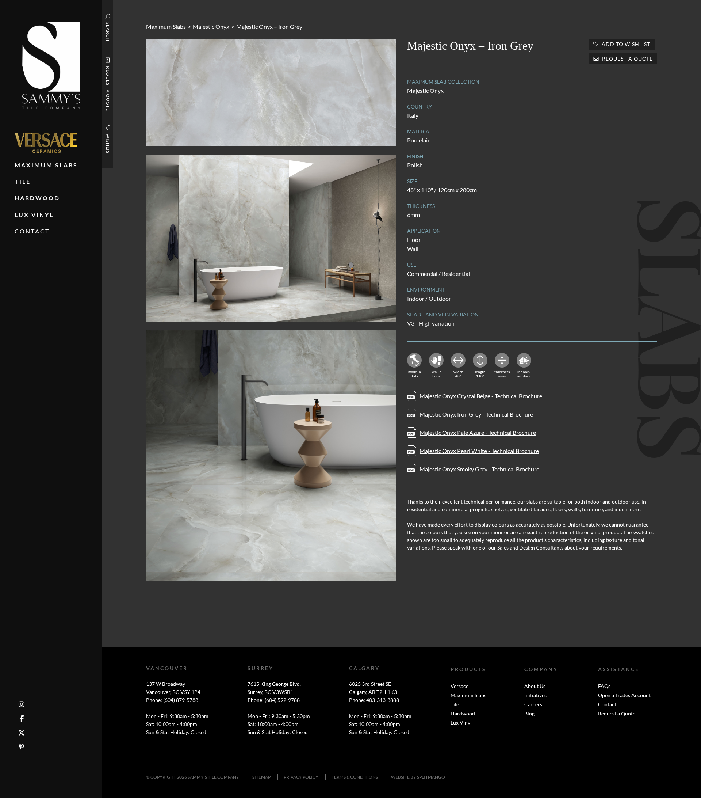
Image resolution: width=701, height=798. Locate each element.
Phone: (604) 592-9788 (274, 700)
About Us (534, 686)
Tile (455, 704)
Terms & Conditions (355, 777)
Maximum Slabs (166, 26)
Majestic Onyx (211, 26)
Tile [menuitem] (23, 181)
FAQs (604, 686)
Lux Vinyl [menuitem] (34, 214)
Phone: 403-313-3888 (374, 700)
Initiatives (535, 695)
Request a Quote (616, 713)
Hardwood (463, 713)
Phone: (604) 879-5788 (172, 700)
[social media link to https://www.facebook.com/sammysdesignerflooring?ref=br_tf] (21, 718)
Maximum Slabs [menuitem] (46, 165)
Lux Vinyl (461, 722)
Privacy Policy (301, 777)
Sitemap (261, 777)
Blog (529, 713)
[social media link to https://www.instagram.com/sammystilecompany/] (21, 704)
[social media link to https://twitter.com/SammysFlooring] (21, 733)
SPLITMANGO (431, 777)
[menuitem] (46, 143)
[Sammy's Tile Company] (51, 65)
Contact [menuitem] (32, 231)
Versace (459, 686)
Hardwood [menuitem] (37, 197)
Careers (533, 704)
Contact (607, 704)
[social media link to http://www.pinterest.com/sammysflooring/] (21, 747)
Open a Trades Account (624, 695)
